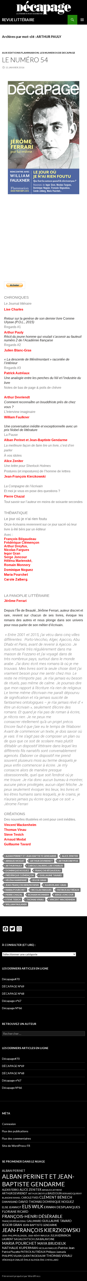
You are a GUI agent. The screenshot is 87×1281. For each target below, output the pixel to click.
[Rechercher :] (43, 1033)
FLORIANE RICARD (15, 1211)
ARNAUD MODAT (14, 860)
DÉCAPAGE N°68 (13, 993)
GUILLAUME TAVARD (50, 875)
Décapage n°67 (11, 1001)
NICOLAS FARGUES (41, 889)
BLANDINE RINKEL (11, 1197)
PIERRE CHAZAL (13, 894)
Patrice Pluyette (11, 1251)
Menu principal (82, 20)
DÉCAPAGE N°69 (13, 986)
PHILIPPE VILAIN (12, 1255)
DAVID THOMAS (30, 1201)
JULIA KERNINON (60, 1235)
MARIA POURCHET (15, 889)
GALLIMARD (34, 1221)
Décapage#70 (11, 979)
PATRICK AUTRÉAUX (68, 889)
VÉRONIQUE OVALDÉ (12, 1259)
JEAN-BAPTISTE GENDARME (40, 1225)
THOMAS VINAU (35, 899)
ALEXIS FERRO (10, 1189)
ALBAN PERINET (13, 1170)
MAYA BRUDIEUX (51, 1243)
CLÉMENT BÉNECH (55, 1197)
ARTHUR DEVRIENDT (41, 860)
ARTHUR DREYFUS (68, 860)
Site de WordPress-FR (16, 1145)
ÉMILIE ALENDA (31, 1259)
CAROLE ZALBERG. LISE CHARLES (45, 865)
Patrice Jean (66, 1248)
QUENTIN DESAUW (34, 1255)
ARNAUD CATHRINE (52, 1190)
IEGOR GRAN (39, 880)
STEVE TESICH (13, 899)
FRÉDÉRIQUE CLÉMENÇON (19, 875)
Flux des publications (15, 1131)
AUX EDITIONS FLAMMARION (20, 52)
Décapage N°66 (12, 1008)
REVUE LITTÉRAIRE (18, 20)
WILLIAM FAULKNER (16, 904)
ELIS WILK (32, 1206)
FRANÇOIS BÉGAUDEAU (48, 870)
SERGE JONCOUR (64, 894)
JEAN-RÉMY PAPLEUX (39, 1235)
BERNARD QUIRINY (72, 1193)
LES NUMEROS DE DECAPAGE (57, 52)
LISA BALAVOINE (44, 1239)
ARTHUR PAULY (13, 865)
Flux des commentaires (16, 1138)
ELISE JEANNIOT (11, 1207)
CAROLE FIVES (30, 1197)
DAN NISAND (10, 1201)
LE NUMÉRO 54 (25, 60)
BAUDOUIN (55, 1193)
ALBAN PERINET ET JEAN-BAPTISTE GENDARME (30, 856)
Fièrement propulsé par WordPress (21, 1276)
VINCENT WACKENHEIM (62, 899)
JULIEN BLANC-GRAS (55, 885)
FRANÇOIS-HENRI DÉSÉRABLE (32, 1216)
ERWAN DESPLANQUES (62, 1207)
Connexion (9, 1124)
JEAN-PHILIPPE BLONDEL (14, 1235)
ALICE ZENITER (70, 856)
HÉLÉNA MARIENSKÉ (16, 880)
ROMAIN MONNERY (38, 894)
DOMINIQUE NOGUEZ (17, 870)
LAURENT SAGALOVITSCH (18, 1239)
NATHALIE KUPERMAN (20, 1248)
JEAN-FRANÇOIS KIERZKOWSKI (22, 885)
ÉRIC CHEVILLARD (49, 1259)
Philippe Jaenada (56, 1251)
